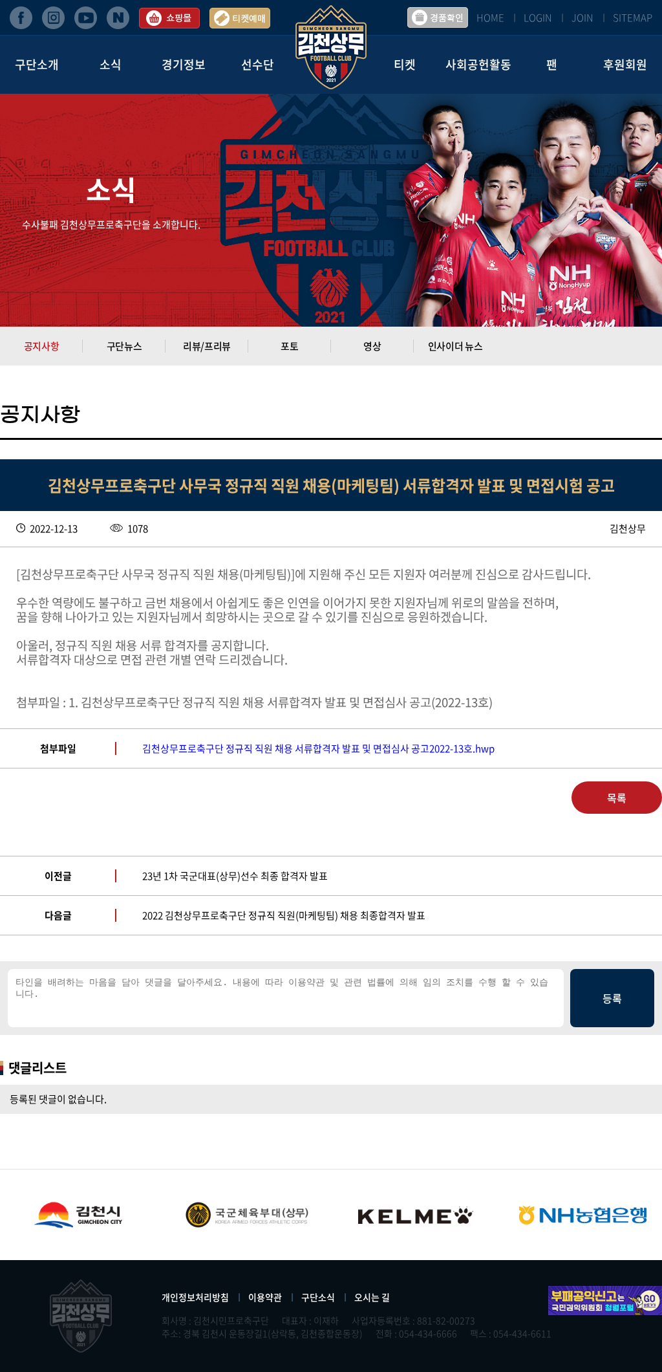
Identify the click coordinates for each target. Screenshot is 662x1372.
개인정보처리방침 (195, 1296)
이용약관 (265, 1296)
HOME (490, 17)
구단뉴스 (124, 346)
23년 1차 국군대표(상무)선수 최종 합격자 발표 (235, 876)
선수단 (257, 64)
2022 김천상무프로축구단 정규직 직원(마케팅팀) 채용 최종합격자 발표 (283, 915)
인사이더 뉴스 (455, 346)
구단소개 (37, 64)
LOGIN (538, 17)
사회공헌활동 (478, 64)
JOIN (582, 17)
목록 (616, 797)
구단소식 (318, 1296)
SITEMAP (632, 17)
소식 (111, 64)
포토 (289, 346)
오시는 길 (372, 1296)
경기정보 (184, 64)
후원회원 (625, 64)
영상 (372, 346)
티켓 (405, 64)
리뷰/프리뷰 (207, 346)
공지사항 (41, 346)
